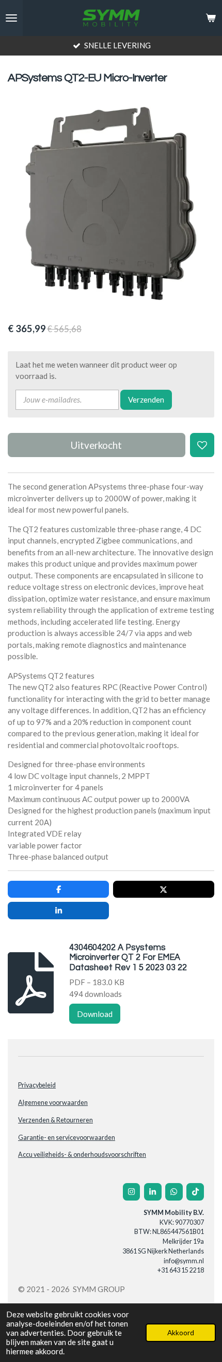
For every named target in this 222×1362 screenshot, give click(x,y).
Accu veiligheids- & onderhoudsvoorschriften (82, 1154)
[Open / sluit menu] (11, 18)
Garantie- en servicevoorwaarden (66, 1137)
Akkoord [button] (180, 1333)
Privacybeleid (37, 1085)
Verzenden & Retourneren (55, 1120)
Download (95, 1014)
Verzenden (146, 399)
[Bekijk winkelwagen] (210, 18)
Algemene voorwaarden (53, 1102)
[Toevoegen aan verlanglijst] (202, 445)
